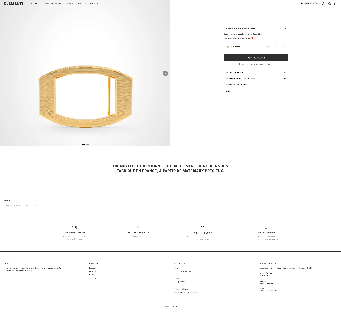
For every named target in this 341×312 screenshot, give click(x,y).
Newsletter (10, 263)
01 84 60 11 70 (311, 3)
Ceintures (35, 3)
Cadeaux (70, 3)
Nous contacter (268, 263)
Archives (82, 3)
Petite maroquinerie (53, 3)
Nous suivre (95, 263)
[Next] (165, 73)
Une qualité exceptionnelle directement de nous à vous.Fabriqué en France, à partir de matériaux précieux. (170, 168)
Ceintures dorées (33, 205)
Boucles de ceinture (12, 205)
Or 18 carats (257, 46)
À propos (94, 3)
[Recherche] (329, 3)
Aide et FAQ (180, 263)
